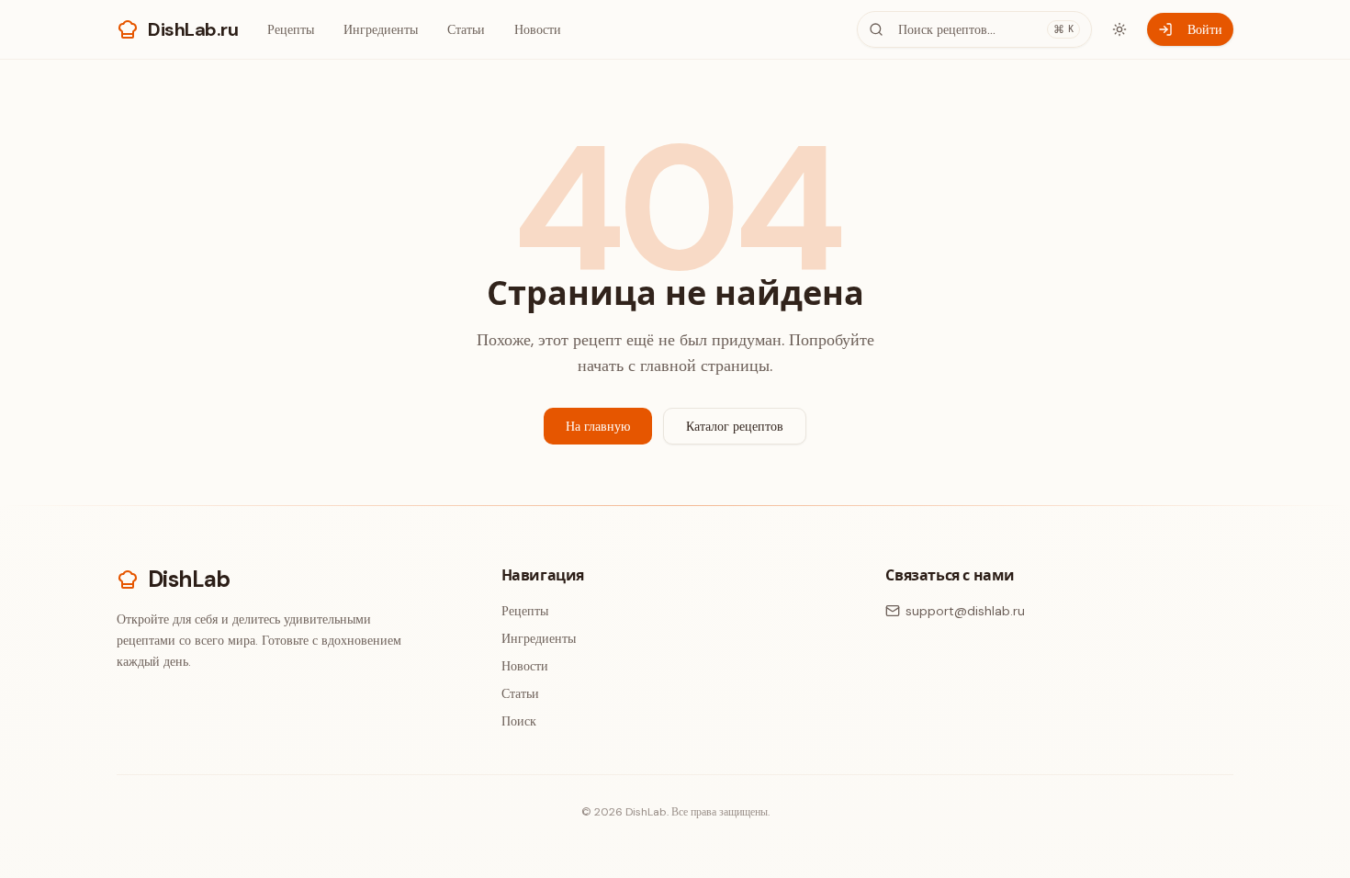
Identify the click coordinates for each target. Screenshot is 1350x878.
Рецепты (290, 29)
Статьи (466, 29)
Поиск (518, 721)
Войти (1204, 29)
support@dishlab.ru (965, 610)
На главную (598, 426)
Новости (537, 29)
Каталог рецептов (734, 426)
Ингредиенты (380, 29)
